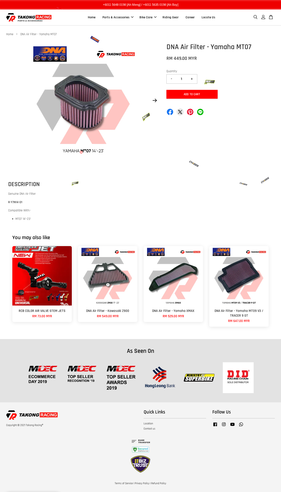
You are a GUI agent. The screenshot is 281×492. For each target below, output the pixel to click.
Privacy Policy (142, 483)
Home (91, 17)
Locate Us (208, 17)
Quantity (171, 71)
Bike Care (145, 17)
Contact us (149, 428)
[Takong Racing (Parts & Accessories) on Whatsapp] (241, 426)
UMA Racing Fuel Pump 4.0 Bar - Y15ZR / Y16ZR (38, 481)
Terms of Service (124, 483)
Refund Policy (158, 483)
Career (190, 17)
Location (148, 423)
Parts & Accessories (115, 17)
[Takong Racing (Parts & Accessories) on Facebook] (215, 426)
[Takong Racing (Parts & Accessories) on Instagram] (224, 426)
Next (155, 100)
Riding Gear (171, 17)
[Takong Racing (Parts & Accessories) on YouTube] (232, 426)
